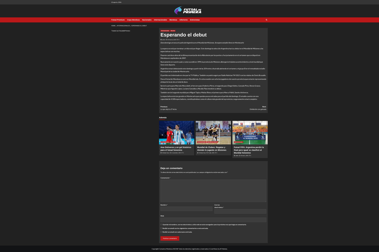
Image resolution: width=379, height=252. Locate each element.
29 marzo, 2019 (172, 39)
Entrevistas (195, 20)
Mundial (173, 30)
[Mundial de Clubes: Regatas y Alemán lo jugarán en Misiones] (213, 132)
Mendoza (173, 20)
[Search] (266, 20)
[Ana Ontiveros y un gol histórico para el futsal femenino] (176, 132)
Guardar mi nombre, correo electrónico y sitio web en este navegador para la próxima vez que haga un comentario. (204, 224)
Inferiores (184, 20)
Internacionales (160, 20)
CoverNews (213, 249)
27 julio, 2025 (211, 152)
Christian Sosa (165, 152)
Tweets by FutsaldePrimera (120, 31)
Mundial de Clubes (212, 142)
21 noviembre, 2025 (176, 152)
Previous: (168, 108)
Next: (258, 108)
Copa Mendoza (133, 20)
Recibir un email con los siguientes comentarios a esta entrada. (185, 228)
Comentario (165, 178)
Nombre (164, 205)
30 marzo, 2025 (244, 155)
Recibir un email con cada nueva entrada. (177, 232)
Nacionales (147, 20)
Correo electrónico (219, 206)
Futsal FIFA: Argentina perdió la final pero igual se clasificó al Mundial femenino (249, 150)
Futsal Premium (118, 20)
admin (164, 39)
